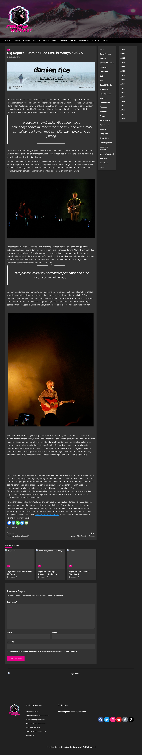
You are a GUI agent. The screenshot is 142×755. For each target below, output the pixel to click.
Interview (63, 40)
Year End (103, 158)
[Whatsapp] (18, 523)
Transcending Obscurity (35, 720)
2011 (122, 114)
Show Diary (104, 138)
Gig (9, 49)
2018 (122, 84)
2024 (122, 58)
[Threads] (131, 719)
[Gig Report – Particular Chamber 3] (81, 559)
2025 (122, 54)
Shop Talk (104, 134)
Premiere (36, 40)
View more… (31, 735)
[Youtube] (119, 719)
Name (10, 632)
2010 (122, 119)
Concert (14, 528)
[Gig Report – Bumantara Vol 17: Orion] (20, 559)
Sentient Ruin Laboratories (36, 724)
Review (46, 40)
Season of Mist (32, 712)
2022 (122, 67)
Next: (83, 534)
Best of (103, 58)
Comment (12, 602)
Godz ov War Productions (36, 731)
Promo (102, 116)
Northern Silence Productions (37, 716)
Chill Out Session (107, 63)
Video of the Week (107, 154)
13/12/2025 (12, 577)
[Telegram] (22, 523)
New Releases (105, 94)
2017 (122, 88)
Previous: (18, 534)
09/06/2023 (12, 57)
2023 (122, 62)
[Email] (26, 523)
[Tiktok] (125, 719)
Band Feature (105, 54)
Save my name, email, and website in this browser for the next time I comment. (43, 651)
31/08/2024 (43, 577)
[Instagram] (113, 719)
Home (7, 40)
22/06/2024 (74, 577)
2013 (122, 106)
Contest (103, 67)
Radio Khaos (84, 40)
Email (55, 632)
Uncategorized (106, 143)
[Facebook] (9, 523)
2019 (122, 80)
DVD (101, 76)
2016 (122, 93)
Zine (102, 167)
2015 (122, 97)
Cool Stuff (104, 72)
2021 (122, 71)
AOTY (102, 50)
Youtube (95, 40)
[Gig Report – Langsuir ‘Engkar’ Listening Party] (50, 559)
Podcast (73, 40)
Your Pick (104, 163)
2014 (122, 101)
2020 (122, 75)
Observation (105, 103)
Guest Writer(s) (106, 85)
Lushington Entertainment (47, 514)
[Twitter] (13, 523)
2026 (122, 49)
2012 (122, 110)
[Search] (135, 40)
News (54, 40)
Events (105, 40)
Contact (26, 40)
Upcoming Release (104, 148)
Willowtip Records (33, 727)
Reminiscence (105, 125)
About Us (17, 40)
